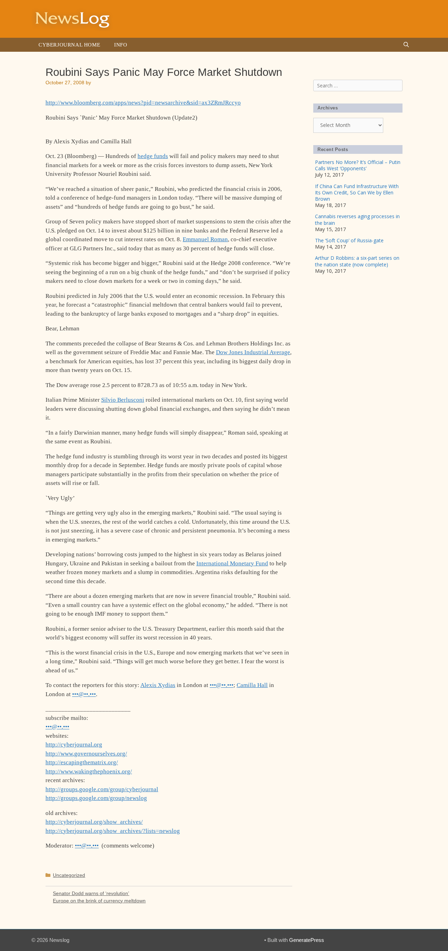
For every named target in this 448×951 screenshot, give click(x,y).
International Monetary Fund (232, 563)
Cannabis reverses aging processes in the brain (357, 219)
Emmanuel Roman (205, 239)
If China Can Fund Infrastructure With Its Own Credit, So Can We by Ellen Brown (357, 192)
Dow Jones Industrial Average (253, 352)
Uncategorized (69, 875)
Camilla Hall (252, 685)
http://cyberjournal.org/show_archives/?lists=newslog (113, 831)
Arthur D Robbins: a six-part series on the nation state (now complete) (357, 261)
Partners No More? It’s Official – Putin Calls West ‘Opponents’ (357, 165)
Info (120, 45)
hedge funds (153, 156)
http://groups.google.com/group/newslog (96, 798)
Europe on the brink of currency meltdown (99, 900)
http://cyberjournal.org (74, 744)
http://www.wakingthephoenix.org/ (89, 771)
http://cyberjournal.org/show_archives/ (94, 821)
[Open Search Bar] (406, 45)
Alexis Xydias (157, 685)
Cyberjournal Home (69, 45)
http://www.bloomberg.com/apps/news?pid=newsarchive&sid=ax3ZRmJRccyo (143, 102)
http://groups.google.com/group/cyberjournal (102, 789)
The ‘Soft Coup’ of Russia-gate (349, 240)
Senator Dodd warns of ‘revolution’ (91, 893)
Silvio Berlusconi (122, 399)
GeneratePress (306, 940)
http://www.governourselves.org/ (86, 753)
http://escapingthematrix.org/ (82, 762)
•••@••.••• (221, 685)
